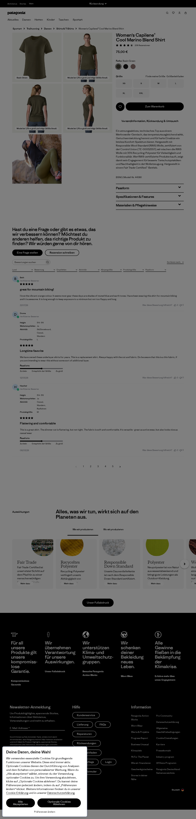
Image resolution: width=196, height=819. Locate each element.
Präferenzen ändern (44, 811)
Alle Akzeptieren (20, 803)
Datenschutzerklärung (61, 793)
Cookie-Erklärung (17, 793)
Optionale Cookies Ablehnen (59, 803)
